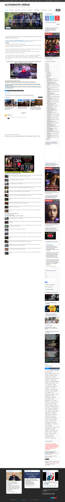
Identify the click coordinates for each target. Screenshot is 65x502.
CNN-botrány (50, 384)
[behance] (56, 1)
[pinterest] (49, 1)
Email (40, 0)
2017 (46, 70)
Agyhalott (50, 372)
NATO (57, 411)
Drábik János (54, 386)
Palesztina (47, 417)
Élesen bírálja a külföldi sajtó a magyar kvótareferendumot (23, 108)
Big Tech (57, 378)
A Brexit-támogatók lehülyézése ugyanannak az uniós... (51, 83)
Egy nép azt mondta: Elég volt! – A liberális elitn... (53, 86)
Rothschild (51, 420)
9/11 (48, 370)
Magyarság (56, 409)
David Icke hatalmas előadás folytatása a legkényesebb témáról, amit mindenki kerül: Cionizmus (22, 85)
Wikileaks (50, 433)
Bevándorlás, (14, 26)
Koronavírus (53, 406)
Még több (40, 97)
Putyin (50, 419)
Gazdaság (53, 394)
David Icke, (18, 26)
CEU (57, 383)
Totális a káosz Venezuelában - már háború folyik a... (52, 79)
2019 (46, 68)
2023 (46, 64)
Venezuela (55, 431)
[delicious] (59, 1)
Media (46, 411)
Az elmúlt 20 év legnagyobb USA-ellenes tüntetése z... (53, 100)
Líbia (46, 409)
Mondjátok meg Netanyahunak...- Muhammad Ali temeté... (52, 109)
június (48, 77)
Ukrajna (46, 431)
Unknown (9, 114)
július (47, 76)
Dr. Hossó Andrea (48, 386)
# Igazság (18, 90)
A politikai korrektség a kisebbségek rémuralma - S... (52, 105)
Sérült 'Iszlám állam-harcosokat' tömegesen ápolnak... (51, 104)
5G (45, 370)
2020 (46, 67)
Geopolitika (52, 395)
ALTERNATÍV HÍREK (17, 4)
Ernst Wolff (56, 389)
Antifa (58, 373)
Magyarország (50, 409)
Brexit (54, 383)
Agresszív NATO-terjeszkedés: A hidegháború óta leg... (51, 121)
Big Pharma (52, 378)
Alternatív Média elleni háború (50, 373)
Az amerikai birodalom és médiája (50, 327)
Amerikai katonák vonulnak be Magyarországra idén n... (51, 125)
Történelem (47, 430)
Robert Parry (54, 419)
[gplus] (47, 1)
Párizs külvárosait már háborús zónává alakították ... (52, 134)
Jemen (55, 403)
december (48, 72)
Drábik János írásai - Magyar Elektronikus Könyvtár (51, 328)
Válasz (8, 118)
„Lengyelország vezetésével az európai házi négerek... (53, 120)
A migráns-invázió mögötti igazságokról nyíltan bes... (53, 102)
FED (45, 392)
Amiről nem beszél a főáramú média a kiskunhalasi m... (52, 135)
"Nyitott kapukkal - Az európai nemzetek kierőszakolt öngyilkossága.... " (10, 108)
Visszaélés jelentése (48, 366)
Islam (49, 403)
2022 (46, 65)
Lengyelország (54, 408)
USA (56, 430)
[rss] (54, 1)
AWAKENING (51, 370)
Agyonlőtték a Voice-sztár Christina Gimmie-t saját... (52, 111)
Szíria (46, 425)
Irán (46, 403)
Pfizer (46, 419)
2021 (46, 66)
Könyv (46, 408)
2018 (46, 69)
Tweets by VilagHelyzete (48, 286)
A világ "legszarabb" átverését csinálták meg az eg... (53, 116)
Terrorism (50, 425)
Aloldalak (52, 368)
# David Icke (14, 90)
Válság (46, 433)
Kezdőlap (11, 0)
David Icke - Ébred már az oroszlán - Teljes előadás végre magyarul (20, 82)
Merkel (49, 411)
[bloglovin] (51, 1)
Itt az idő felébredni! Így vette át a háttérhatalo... (52, 113)
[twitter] (46, 1)
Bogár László (47, 381)
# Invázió (22, 90)
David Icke (17, 36)
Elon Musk (47, 389)
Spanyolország (48, 422)
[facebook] (44, 1)
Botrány (46, 383)
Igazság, (21, 26)
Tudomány (53, 428)
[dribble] (52, 1)
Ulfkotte (50, 431)
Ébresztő (54, 433)
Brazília (50, 383)
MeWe (32, 0)
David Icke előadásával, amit (14, 40)
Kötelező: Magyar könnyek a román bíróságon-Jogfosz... (52, 130)
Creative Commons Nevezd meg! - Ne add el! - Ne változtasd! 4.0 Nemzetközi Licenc (52, 463)
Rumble (24, 0)
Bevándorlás (7, 100)
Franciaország (47, 394)
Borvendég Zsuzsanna (54, 381)
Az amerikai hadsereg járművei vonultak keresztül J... (53, 137)
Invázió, (23, 26)
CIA (45, 384)
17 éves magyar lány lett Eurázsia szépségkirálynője (52, 128)
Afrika (46, 372)
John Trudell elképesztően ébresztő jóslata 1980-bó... (53, 114)
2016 (46, 71)
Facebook (16, 0)
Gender (57, 394)
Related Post (7, 97)
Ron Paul (46, 420)
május (48, 138)
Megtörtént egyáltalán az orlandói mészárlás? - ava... (52, 107)
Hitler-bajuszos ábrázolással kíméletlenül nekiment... (53, 132)
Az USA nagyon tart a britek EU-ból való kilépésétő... (53, 91)
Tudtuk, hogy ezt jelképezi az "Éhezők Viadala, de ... (52, 118)
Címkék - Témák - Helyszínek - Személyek (47, 368)
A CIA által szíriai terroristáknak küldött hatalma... (52, 84)
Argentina (51, 375)
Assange (55, 375)
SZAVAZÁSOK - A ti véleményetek (57, 368)
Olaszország (54, 414)
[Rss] (59, 498)
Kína (57, 406)
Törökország (52, 430)
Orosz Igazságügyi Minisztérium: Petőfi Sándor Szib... (52, 98)
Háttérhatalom (47, 400)
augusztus (48, 75)
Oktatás (50, 414)
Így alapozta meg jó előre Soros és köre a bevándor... (53, 90)
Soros (55, 420)
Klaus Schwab (47, 406)
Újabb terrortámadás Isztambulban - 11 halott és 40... (53, 127)
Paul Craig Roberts (53, 417)
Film (52, 392)
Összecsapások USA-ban (49, 436)
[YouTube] (57, 498)
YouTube (20, 0)
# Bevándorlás (9, 90)
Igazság (55, 400)
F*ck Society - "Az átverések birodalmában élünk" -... (51, 93)
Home (7, 10)
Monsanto (53, 411)
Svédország (54, 422)
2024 (46, 63)
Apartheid (47, 375)
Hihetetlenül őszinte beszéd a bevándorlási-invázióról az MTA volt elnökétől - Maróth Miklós (35, 108)
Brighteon (28, 0)
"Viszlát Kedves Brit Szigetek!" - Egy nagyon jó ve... (52, 88)
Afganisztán (57, 370)
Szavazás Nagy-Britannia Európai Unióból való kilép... (53, 97)
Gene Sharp (47, 395)
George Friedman (48, 397)
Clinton (54, 384)
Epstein (51, 389)
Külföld (50, 408)
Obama (46, 414)
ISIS (52, 400)
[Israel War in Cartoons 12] (9, 214)
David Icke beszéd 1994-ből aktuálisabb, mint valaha (24, 41)
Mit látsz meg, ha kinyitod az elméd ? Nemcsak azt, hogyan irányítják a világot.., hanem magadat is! (23, 87)
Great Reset (54, 397)
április (47, 139)
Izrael (52, 403)
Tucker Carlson (48, 428)
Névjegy (36, 0)
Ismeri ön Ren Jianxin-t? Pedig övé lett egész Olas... (52, 81)
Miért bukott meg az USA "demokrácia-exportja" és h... (53, 123)
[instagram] (57, 1)
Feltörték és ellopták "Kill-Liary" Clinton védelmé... (52, 95)
